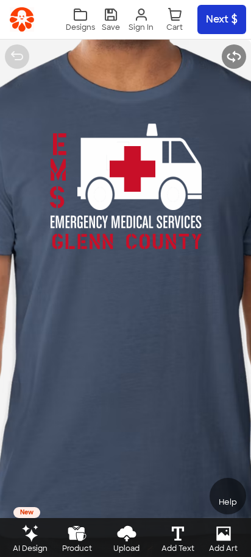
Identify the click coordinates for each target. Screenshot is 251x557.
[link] (22, 19)
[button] (110, 19)
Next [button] (217, 19)
